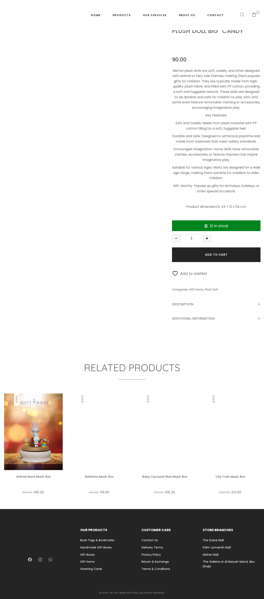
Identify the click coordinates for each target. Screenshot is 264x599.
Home (95, 15)
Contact (215, 15)
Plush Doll (211, 290)
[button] (61, 438)
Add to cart (216, 255)
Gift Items (196, 290)
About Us (187, 15)
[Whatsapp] (50, 559)
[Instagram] (40, 559)
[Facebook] (30, 559)
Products (122, 15)
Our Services (155, 15)
